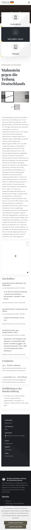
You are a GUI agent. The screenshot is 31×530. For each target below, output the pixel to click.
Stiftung (8, 501)
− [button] (27, 245)
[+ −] (15, 257)
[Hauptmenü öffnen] (29, 2)
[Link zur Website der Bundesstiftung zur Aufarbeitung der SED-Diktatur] (7, 3)
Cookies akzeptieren (15, 523)
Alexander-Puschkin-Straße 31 (15, 436)
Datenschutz (10, 506)
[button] (3, 97)
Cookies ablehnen (15, 527)
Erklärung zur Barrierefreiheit (15, 503)
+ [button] (27, 243)
